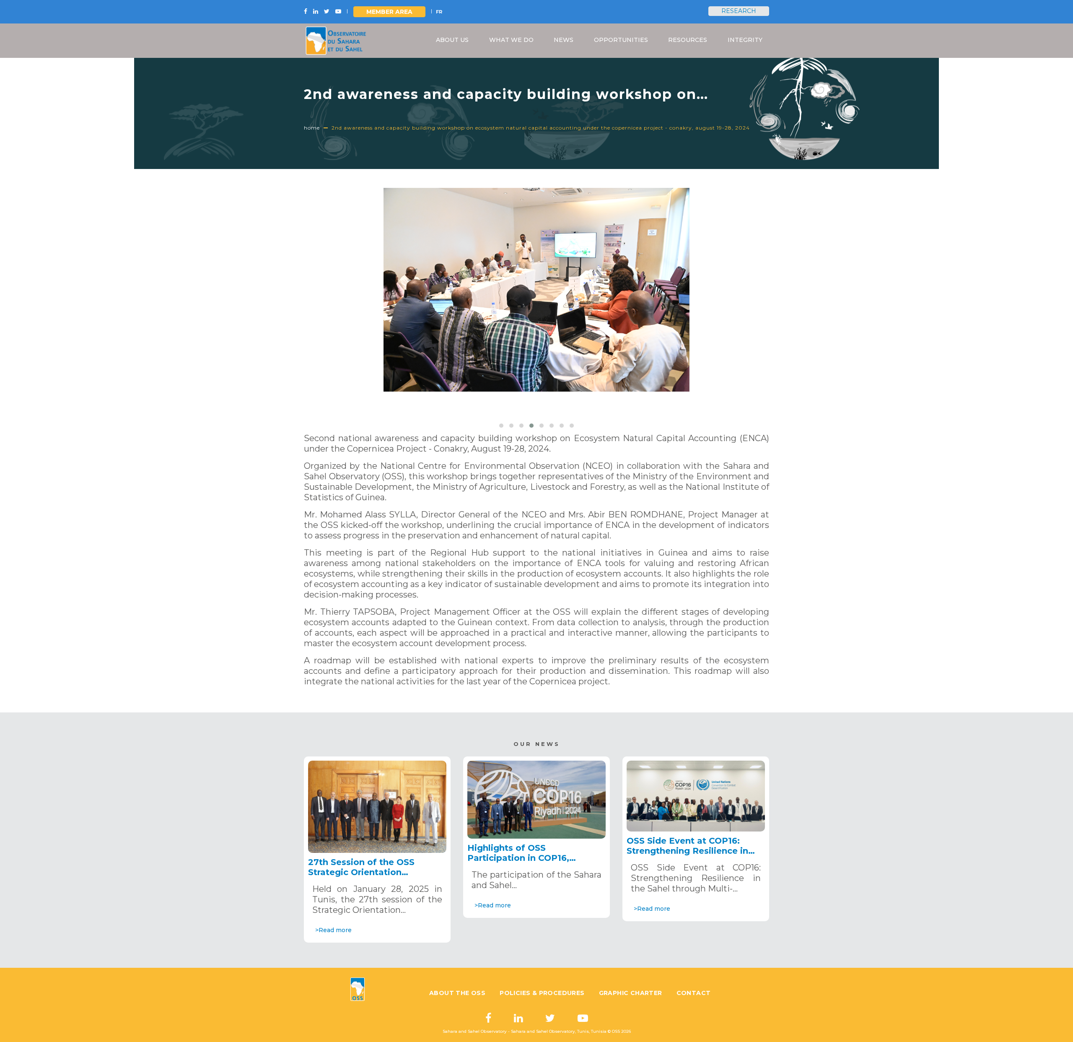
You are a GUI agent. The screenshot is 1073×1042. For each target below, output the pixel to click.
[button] (501, 425)
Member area (389, 12)
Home (312, 128)
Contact (693, 993)
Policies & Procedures (542, 993)
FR (439, 12)
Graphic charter (630, 993)
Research (738, 11)
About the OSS (457, 993)
